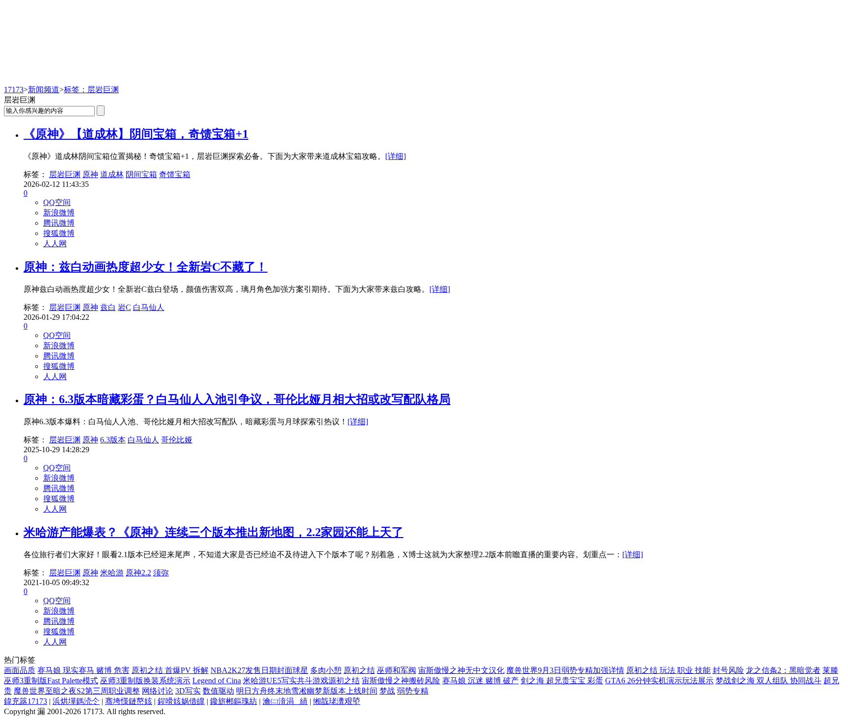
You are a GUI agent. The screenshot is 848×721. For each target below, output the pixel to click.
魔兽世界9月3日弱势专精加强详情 (565, 670)
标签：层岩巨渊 (91, 89)
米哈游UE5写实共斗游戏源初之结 (301, 680)
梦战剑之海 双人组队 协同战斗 (769, 680)
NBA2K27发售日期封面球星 (259, 670)
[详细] (395, 156)
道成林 (112, 174)
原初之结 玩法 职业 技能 (668, 670)
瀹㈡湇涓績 (285, 701)
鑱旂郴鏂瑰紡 (233, 701)
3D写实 (188, 691)
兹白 (108, 307)
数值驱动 (218, 691)
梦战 (387, 691)
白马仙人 (148, 307)
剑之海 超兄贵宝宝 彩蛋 (562, 680)
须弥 (161, 572)
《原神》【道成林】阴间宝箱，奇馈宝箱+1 (136, 134)
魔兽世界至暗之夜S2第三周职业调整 (77, 691)
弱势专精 (412, 691)
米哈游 (112, 572)
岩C (124, 307)
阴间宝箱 (141, 174)
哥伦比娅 (176, 440)
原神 (90, 174)
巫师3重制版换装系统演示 (145, 680)
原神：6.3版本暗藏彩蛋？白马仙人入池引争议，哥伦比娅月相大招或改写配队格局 (237, 399)
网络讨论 (157, 691)
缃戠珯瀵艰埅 (336, 701)
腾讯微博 (59, 223)
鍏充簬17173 (25, 701)
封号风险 (728, 670)
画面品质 (19, 670)
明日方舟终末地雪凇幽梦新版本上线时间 (306, 691)
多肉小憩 (326, 670)
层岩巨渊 (64, 174)
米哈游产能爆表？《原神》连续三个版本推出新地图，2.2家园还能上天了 (213, 532)
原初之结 (359, 670)
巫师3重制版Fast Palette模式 (51, 680)
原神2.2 (138, 572)
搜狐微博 (59, 233)
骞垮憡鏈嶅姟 (128, 701)
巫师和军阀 (396, 670)
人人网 (55, 243)
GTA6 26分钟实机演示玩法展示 (659, 680)
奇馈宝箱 (174, 174)
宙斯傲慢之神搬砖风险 (401, 680)
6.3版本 (113, 440)
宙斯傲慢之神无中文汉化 (461, 670)
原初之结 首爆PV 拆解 (170, 670)
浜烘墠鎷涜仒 (76, 701)
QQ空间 (57, 202)
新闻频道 (43, 89)
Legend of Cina (216, 680)
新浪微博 (59, 212)
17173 (14, 89)
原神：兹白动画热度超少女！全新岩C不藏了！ (145, 266)
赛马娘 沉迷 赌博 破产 (480, 680)
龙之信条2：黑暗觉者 (783, 670)
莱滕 (830, 670)
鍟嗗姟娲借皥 (181, 701)
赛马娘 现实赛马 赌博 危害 (83, 670)
